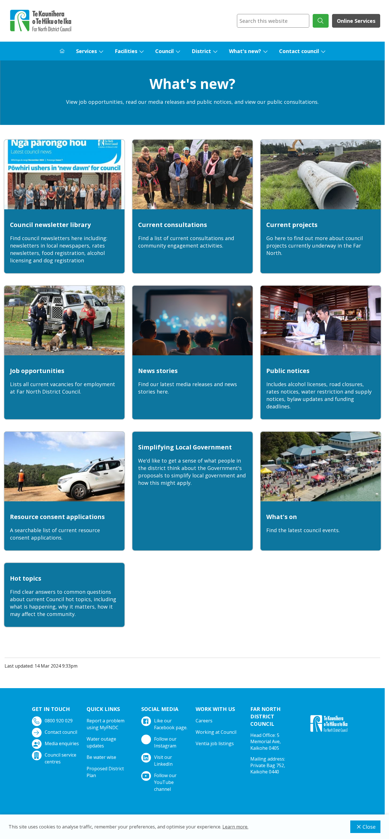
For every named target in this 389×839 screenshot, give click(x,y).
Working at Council (216, 732)
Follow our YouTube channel (165, 782)
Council (164, 51)
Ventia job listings (215, 743)
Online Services (356, 20)
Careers (204, 721)
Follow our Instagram (165, 742)
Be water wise (101, 757)
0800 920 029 (59, 721)
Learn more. (235, 827)
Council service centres (60, 758)
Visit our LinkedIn (163, 760)
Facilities (126, 51)
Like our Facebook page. (170, 724)
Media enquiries (62, 743)
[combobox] (273, 21)
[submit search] (321, 21)
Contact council (299, 51)
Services (86, 51)
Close (369, 826)
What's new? (245, 51)
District (201, 51)
